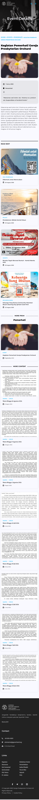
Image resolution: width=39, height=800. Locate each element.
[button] (31, 4)
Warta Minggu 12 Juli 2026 (11, 604)
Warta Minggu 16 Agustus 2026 (12, 401)
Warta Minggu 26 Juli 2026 (11, 523)
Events (10, 37)
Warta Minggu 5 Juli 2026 (10, 645)
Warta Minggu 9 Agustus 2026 (12, 442)
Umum (11, 398)
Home (3, 37)
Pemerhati (18, 37)
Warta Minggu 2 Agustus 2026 (12, 482)
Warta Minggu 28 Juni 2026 (11, 686)
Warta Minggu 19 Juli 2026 (11, 564)
